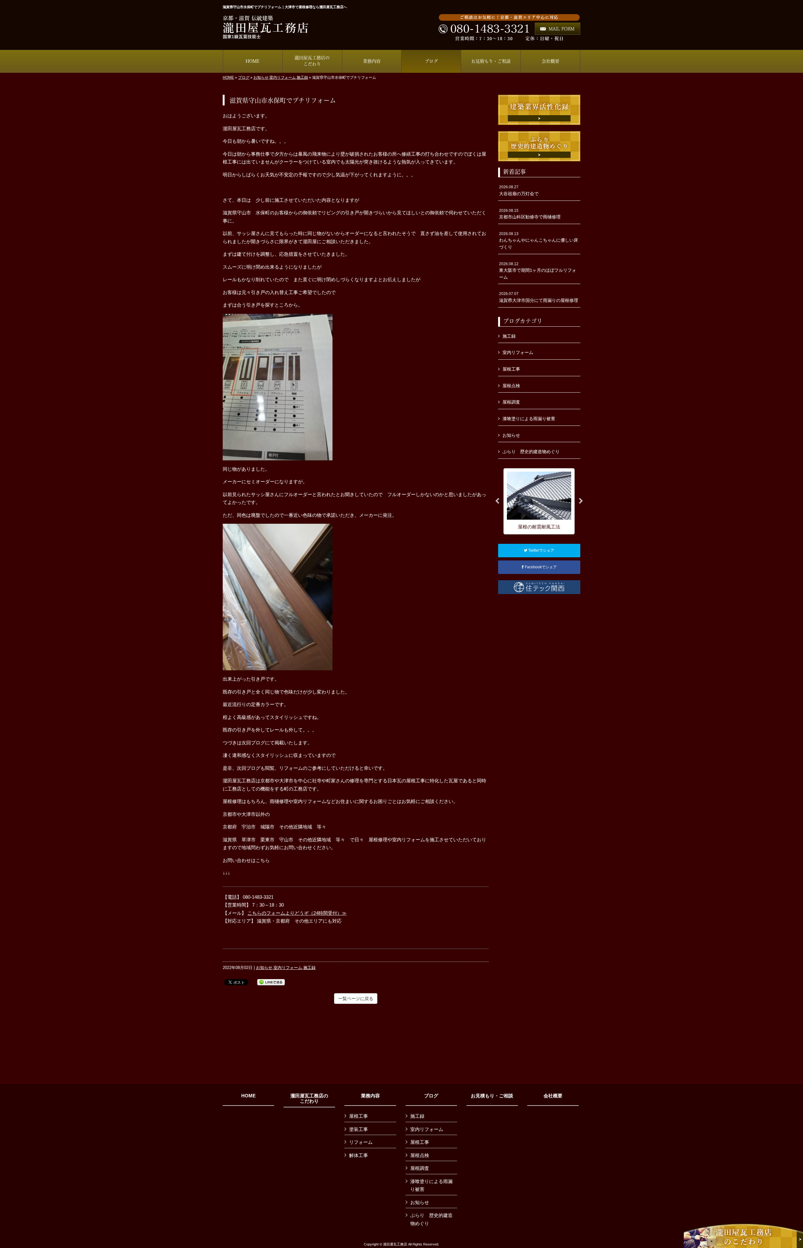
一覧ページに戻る (355, 998)
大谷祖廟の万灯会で (519, 190)
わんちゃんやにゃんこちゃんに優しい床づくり (538, 240)
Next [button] (581, 501)
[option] (539, 501)
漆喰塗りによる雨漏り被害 (529, 418)
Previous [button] (497, 501)
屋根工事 (511, 369)
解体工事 (358, 1155)
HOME (228, 77)
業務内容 (370, 1095)
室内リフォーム (282, 77)
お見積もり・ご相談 (492, 1095)
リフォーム (361, 1142)
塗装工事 (358, 1129)
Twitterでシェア (540, 550)
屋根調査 (511, 401)
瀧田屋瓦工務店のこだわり (309, 1098)
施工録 (302, 77)
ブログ (243, 77)
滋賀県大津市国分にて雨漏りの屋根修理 (538, 297)
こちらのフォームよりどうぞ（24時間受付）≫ (297, 913)
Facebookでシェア (540, 567)
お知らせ (261, 77)
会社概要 (553, 1095)
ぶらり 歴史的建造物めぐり (531, 451)
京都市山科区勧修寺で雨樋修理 (530, 214)
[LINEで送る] (271, 981)
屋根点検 (511, 385)
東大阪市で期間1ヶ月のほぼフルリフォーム (537, 271)
